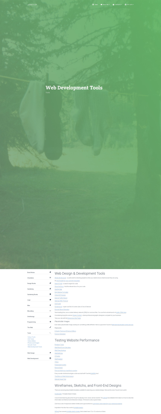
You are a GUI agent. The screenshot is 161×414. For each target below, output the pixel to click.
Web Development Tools (35, 347)
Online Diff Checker (60, 295)
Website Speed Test (60, 379)
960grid (57, 411)
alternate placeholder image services (122, 324)
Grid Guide (58, 304)
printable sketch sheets (73, 411)
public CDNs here (121, 312)
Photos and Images (33, 343)
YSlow (57, 362)
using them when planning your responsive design (107, 403)
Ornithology (30, 316)
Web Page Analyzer (60, 350)
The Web (30, 327)
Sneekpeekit (58, 394)
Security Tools (32, 345)
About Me (105, 4)
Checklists (30, 278)
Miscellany (30, 311)
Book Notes (31, 272)
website (105, 398)
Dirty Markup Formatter (61, 292)
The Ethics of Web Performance (64, 376)
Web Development (32, 358)
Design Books (31, 283)
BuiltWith (93, 373)
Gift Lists (129, 4)
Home (95, 4)
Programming (31, 322)
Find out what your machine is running (66, 370)
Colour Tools (31, 337)
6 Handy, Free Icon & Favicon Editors (65, 331)
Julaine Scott (32, 5)
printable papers (78, 407)
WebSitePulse (59, 353)
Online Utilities (32, 341)
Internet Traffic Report (61, 298)
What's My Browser (60, 278)
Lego (28, 300)
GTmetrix (57, 356)
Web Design (31, 353)
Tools (29, 333)
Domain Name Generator (62, 309)
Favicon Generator (60, 334)
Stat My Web (58, 289)
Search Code (58, 283)
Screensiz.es (58, 306)
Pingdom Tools (59, 344)
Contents (117, 4)
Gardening (30, 289)
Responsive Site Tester (74, 318)
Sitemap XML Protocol (61, 301)
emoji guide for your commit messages (68, 280)
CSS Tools (31, 339)
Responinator (59, 367)
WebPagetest (58, 359)
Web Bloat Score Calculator (63, 347)
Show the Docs (59, 286)
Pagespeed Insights (60, 365)
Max (28, 305)
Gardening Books (32, 294)
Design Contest (77, 315)
